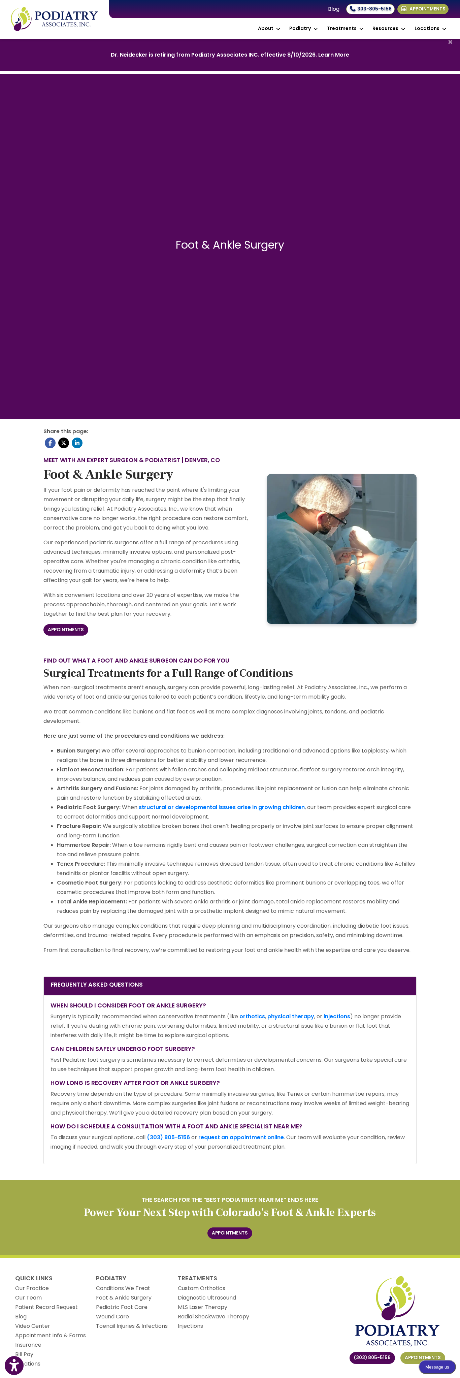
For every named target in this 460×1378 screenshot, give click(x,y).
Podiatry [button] (301, 28)
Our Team (28, 1298)
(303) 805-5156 (372, 1357)
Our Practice (32, 1288)
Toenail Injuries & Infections (132, 1326)
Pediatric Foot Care (121, 1307)
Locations (27, 1364)
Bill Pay (24, 1354)
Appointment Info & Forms (50, 1335)
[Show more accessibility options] (14, 1365)
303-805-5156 (374, 9)
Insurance (28, 1345)
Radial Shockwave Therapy (213, 1316)
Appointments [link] (426, 9)
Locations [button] (428, 28)
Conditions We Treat (123, 1288)
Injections (190, 1326)
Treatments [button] (343, 28)
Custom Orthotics (201, 1288)
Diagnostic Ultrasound (207, 1298)
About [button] (266, 28)
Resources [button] (386, 28)
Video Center (32, 1326)
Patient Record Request (46, 1307)
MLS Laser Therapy (202, 1307)
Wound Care (112, 1316)
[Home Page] (54, 19)
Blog (333, 9)
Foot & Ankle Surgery (124, 1298)
